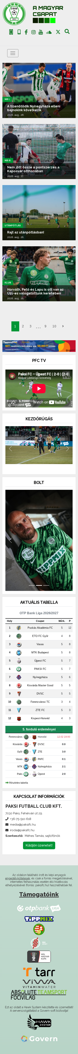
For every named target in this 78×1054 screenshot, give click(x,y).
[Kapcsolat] (19, 32)
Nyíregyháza (40, 677)
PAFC (41, 759)
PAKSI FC (40, 668)
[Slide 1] (32, 465)
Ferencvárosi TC (40, 701)
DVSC (40, 693)
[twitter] (58, 32)
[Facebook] (26, 33)
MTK (19, 766)
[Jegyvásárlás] (11, 32)
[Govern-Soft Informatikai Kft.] (39, 1038)
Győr (19, 751)
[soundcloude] (49, 32)
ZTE (40, 751)
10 (54, 326)
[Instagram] (33, 33)
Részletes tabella (18, 782)
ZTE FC (40, 710)
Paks (19, 774)
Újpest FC (40, 660)
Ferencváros (15, 736)
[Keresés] (67, 33)
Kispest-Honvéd (40, 718)
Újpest (41, 774)
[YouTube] (40, 33)
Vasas (40, 644)
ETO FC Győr (40, 635)
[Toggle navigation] (12, 53)
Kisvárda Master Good (40, 685)
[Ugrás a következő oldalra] (63, 326)
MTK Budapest (40, 652)
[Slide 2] (39, 465)
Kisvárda (17, 744)
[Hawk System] (39, 1021)
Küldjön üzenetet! (39, 845)
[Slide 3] (46, 465)
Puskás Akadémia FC (40, 627)
